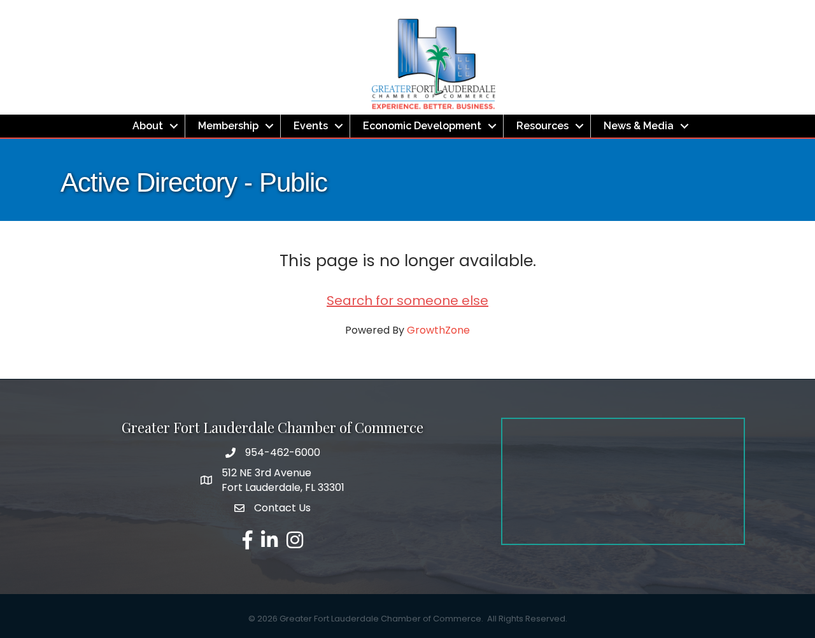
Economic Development (422, 126)
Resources (542, 126)
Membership (228, 126)
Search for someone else (407, 300)
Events (311, 126)
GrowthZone (438, 330)
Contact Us (282, 507)
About (147, 126)
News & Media (639, 126)
